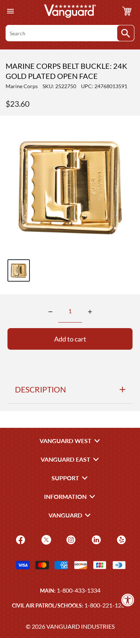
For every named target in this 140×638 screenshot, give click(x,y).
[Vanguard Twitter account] (45, 539)
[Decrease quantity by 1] (50, 312)
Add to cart (70, 339)
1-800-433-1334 (78, 590)
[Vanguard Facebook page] (19, 539)
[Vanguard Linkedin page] (95, 539)
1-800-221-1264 (106, 605)
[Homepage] (70, 11)
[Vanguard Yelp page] (120, 539)
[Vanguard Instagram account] (70, 539)
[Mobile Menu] (10, 11)
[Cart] (127, 11)
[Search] (125, 33)
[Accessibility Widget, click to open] (127, 599)
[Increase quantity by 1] (90, 312)
